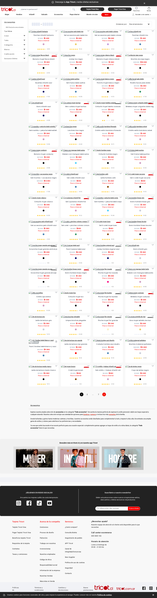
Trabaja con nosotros (48, 543)
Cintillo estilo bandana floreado (108, 130)
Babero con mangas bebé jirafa (140, 273)
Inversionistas (45, 549)
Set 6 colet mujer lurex (108, 225)
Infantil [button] (31, 14)
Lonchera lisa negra (76, 130)
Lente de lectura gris (43, 320)
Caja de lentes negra (140, 370)
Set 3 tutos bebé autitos (75, 83)
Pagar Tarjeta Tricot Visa (21, 532)
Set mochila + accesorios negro (44, 178)
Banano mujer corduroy (43, 154)
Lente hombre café (108, 178)
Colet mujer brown (75, 370)
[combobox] (48, 9)
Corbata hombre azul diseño (108, 344)
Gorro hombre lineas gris (140, 202)
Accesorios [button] (58, 14)
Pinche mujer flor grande (108, 320)
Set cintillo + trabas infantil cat (107, 370)
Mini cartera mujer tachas (75, 106)
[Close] (144, 3)
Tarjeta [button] (92, 9)
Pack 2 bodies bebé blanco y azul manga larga (43, 346)
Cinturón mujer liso (76, 297)
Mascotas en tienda (47, 581)
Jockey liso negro (76, 59)
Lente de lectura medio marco (43, 370)
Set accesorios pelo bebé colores (108, 35)
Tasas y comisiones (19, 554)
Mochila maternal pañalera (140, 344)
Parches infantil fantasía (44, 35)
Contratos (16, 549)
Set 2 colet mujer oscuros (140, 178)
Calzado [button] (44, 14)
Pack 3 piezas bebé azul (75, 249)
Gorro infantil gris (140, 249)
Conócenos (44, 527)
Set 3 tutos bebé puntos (140, 154)
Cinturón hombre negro (108, 154)
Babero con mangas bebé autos (76, 154)
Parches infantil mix (140, 35)
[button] (7, 14)
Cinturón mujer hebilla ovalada (108, 106)
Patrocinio (43, 538)
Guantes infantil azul (43, 83)
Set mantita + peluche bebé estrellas (43, 130)
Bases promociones (88, 589)
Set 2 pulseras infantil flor (76, 202)
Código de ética (46, 560)
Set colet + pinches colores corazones (75, 225)
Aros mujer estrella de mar (140, 320)
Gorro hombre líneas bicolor (140, 225)
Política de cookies (104, 595)
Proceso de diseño (47, 532)
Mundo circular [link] (92, 14)
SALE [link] (106, 15)
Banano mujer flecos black (44, 59)
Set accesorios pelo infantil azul (44, 225)
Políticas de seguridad (16, 590)
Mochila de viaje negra (140, 59)
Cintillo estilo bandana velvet (140, 130)
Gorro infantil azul (43, 106)
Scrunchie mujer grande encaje (43, 273)
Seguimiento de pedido (73, 538)
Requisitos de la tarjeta (21, 543)
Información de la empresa (50, 570)
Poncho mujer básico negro (108, 83)
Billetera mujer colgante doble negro (140, 106)
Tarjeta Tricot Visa (19, 527)
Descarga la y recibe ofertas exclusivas (76, 2)
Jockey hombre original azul (108, 249)
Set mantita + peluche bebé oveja (108, 202)
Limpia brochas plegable (76, 320)
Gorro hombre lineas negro (76, 273)
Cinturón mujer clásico (43, 202)
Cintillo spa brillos (43, 297)
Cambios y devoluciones (63, 589)
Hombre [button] (19, 14)
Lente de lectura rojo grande (75, 344)
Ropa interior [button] (75, 14)
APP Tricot (69, 543)
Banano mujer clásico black (108, 59)
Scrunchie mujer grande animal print (43, 249)
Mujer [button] (7, 14)
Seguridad (69, 568)
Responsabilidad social (48, 565)
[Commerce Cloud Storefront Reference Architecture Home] (8, 9)
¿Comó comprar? (71, 527)
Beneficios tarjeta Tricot (21, 538)
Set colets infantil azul (76, 178)
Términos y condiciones (39, 589)
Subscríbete (134, 508)
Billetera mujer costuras (140, 297)
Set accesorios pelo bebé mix (76, 35)
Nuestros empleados (47, 554)
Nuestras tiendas (46, 576)
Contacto (68, 573)
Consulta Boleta (71, 532)
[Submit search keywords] (73, 9)
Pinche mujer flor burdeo (108, 297)
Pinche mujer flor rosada (108, 273)
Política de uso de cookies (75, 562)
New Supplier (70, 557)
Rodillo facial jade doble (140, 83)
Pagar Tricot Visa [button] (120, 9)
